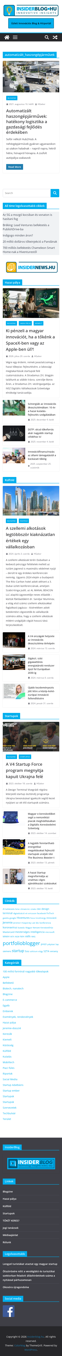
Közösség (8, 1045)
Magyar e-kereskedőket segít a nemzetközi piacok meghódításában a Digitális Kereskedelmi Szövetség (42, 821)
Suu (27, 951)
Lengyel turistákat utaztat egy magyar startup (30, 1264)
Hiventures (23, 917)
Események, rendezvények (18, 1016)
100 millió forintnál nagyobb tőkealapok (25, 971)
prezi (44, 944)
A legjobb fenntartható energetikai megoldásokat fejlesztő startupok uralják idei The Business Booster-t (41, 850)
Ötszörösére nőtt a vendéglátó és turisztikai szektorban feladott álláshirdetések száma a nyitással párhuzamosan (29, 1276)
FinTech (50, 913)
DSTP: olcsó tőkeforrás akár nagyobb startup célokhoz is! (41, 433)
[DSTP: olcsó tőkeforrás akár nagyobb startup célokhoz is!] (14, 436)
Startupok (25, 757)
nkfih (28, 936)
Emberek (8, 1011)
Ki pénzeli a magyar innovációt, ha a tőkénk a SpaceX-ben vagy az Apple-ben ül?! (30, 340)
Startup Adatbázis (13, 1085)
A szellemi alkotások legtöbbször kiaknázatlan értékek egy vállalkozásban (30, 537)
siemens (7, 951)
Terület (7, 1119)
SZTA (46, 951)
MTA (12, 936)
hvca (32, 917)
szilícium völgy (36, 951)
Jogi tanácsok (10, 1227)
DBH (39, 909)
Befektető (8, 982)
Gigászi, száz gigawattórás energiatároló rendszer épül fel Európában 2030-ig (41, 665)
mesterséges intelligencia (30, 932)
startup (18, 950)
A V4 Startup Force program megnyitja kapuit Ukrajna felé (25, 770)
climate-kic (25, 909)
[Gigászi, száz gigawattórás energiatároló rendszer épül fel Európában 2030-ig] (14, 668)
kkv (37, 922)
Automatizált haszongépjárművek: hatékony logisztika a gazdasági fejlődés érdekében (26, 121)
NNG (33, 936)
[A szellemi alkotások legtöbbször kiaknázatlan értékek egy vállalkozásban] (31, 501)
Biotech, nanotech (13, 988)
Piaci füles (8, 1068)
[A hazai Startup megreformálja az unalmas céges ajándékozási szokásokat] (14, 880)
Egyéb (6, 1005)
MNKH (6, 936)
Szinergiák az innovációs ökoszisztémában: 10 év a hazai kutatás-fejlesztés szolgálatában (42, 409)
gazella (6, 918)
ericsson (32, 913)
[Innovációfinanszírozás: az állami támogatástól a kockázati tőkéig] (14, 459)
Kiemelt (38, 323)
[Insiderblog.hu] (7, 37)
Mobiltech (8, 1062)
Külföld (24, 521)
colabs (33, 909)
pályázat (51, 944)
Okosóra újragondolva (16, 1287)
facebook (41, 913)
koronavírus (10, 927)
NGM (17, 936)
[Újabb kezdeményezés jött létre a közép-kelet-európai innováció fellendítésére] (14, 695)
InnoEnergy (40, 918)
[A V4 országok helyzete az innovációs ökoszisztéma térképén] (14, 642)
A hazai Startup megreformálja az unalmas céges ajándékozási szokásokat (42, 878)
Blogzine (12, 98)
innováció (51, 917)
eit (26, 913)
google (12, 917)
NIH (22, 936)
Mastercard (8, 932)
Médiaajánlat (10, 1235)
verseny (54, 951)
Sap (57, 944)
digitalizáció (19, 913)
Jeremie (8, 922)
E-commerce (10, 999)
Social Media (10, 1079)
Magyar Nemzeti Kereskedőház (39, 927)
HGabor (41, 104)
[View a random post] (55, 37)
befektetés (10, 909)
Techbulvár (9, 1113)
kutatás (21, 927)
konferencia (45, 922)
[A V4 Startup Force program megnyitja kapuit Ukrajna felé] (31, 736)
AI (4, 909)
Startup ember (11, 1090)
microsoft (49, 932)
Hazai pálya (25, 323)
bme (17, 909)
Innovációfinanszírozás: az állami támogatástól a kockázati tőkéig (42, 455)
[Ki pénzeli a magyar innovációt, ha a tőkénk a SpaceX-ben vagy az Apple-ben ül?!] (31, 303)
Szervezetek (9, 1107)
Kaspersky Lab (28, 922)
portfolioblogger (21, 943)
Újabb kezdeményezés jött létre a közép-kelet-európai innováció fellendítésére (41, 693)
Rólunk (7, 1242)
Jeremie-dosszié (12, 1028)
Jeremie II (17, 922)
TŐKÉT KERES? (11, 1220)
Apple (6, 977)
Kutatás (7, 1056)
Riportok (7, 1073)
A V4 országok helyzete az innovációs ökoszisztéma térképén (41, 639)
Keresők (7, 1033)
